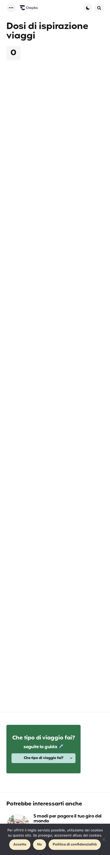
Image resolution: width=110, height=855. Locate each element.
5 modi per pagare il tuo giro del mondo (68, 819)
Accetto (19, 844)
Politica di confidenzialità (75, 844)
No (39, 844)
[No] (103, 839)
